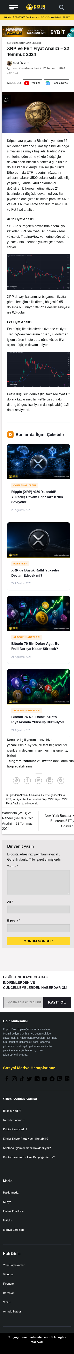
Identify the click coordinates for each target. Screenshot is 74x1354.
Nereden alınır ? (13, 1120)
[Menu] (13, 7)
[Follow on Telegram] (52, 1079)
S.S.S (6, 1302)
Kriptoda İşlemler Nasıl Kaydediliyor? (27, 1148)
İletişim (7, 1220)
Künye (7, 1201)
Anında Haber (12, 1311)
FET (8, 799)
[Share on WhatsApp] (16, 780)
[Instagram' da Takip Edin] (14, 1079)
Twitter (46, 761)
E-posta (13, 920)
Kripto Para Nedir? (15, 1129)
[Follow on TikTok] (21, 1079)
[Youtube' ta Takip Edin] (44, 1079)
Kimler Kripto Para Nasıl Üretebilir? (25, 1138)
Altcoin (12, 43)
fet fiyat (17, 799)
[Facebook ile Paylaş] (27, 780)
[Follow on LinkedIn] (37, 1079)
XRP (21, 204)
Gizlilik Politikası (13, 1211)
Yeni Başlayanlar (14, 1265)
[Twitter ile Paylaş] (38, 780)
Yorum (12, 866)
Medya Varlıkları (13, 1229)
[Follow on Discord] (67, 1079)
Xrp (44, 799)
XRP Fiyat (54, 799)
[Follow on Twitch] (59, 1079)
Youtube (35, 83)
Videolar (8, 1274)
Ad (10, 901)
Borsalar (8, 1293)
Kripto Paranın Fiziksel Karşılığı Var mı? (29, 1157)
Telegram (14, 761)
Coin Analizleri (30, 43)
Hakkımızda (10, 1192)
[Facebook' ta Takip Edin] (6, 1079)
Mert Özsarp (20, 63)
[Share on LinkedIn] (49, 780)
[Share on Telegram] (60, 780)
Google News (60, 83)
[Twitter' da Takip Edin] (29, 1079)
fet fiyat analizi (32, 799)
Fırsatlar (8, 1283)
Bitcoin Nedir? (12, 1110)
